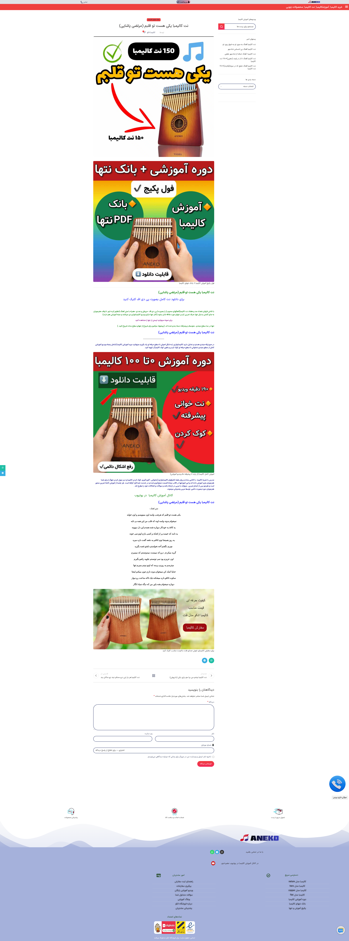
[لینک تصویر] (337, 783)
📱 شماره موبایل (207, 745)
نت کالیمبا (309, 7)
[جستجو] (221, 26)
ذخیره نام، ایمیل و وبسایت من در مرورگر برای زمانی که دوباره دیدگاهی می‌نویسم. (179, 756)
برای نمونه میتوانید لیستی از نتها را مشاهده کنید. (153, 320)
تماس (85, 2)
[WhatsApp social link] (211, 660)
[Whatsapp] (212, 852)
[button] (346, 6)
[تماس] (82, 2)
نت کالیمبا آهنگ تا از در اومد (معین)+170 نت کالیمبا (238, 60)
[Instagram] (222, 852)
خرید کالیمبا (336, 7)
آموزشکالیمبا (322, 7)
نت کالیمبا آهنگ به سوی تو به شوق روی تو (239, 44)
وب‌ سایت (148, 733)
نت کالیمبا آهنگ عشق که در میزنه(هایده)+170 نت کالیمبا (238, 67)
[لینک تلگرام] (204, 660)
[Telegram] (217, 852)
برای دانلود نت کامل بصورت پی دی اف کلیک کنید (153, 299)
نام (213, 733)
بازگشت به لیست (153, 675)
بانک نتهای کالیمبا (153, 20)
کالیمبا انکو (151, 32)
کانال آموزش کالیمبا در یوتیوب (154, 495)
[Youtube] (213, 863)
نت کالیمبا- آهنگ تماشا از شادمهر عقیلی (240, 54)
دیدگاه (210, 702)
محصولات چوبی (294, 7)
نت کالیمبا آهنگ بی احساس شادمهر (242, 49)
